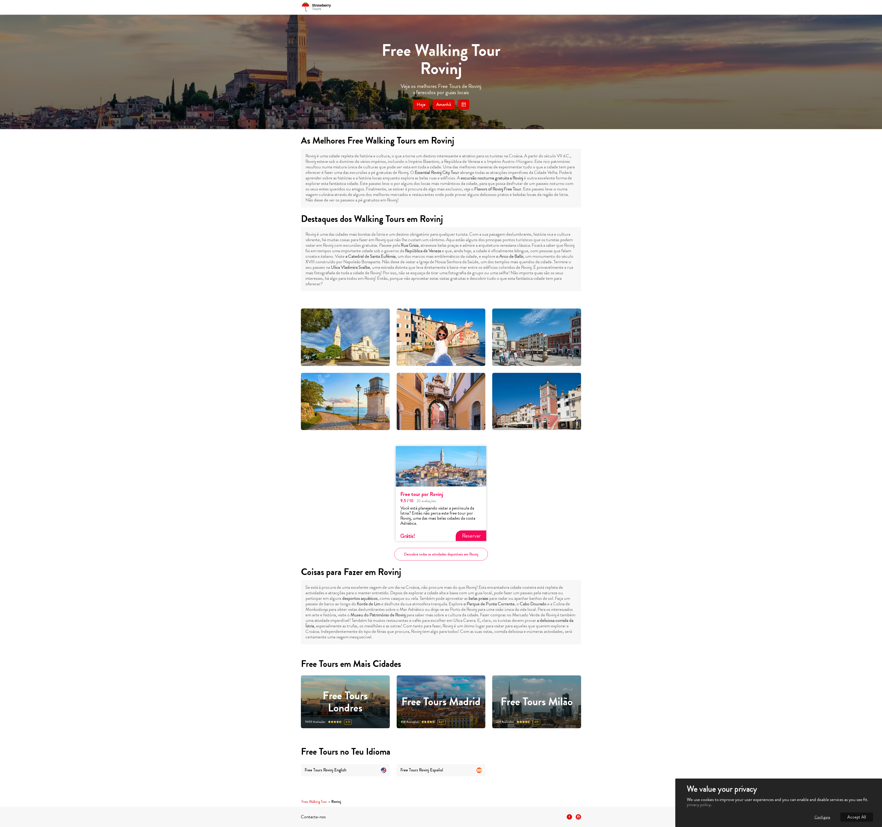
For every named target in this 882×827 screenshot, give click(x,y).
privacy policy (699, 804)
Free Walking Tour (314, 802)
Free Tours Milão (537, 702)
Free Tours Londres (345, 702)
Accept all (856, 817)
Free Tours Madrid (441, 702)
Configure (822, 817)
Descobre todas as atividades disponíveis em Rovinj (441, 554)
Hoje (421, 104)
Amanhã (443, 104)
